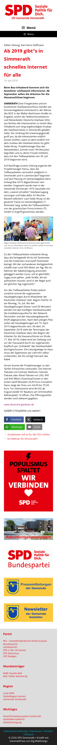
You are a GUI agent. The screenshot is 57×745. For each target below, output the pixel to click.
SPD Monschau (11, 653)
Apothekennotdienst (14, 719)
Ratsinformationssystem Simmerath (22, 716)
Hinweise (29, 734)
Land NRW (8, 693)
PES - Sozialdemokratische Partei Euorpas (25, 640)
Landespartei (10, 646)
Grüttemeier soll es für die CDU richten (28, 434)
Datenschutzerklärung (15, 731)
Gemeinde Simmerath (14, 699)
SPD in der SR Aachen (14, 650)
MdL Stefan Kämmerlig (15, 676)
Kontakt (48, 731)
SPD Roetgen (10, 656)
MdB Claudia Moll (12, 673)
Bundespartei (10, 644)
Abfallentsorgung (12, 722)
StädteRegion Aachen (14, 696)
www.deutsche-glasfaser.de (19, 404)
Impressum (35, 731)
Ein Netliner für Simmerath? (22, 438)
